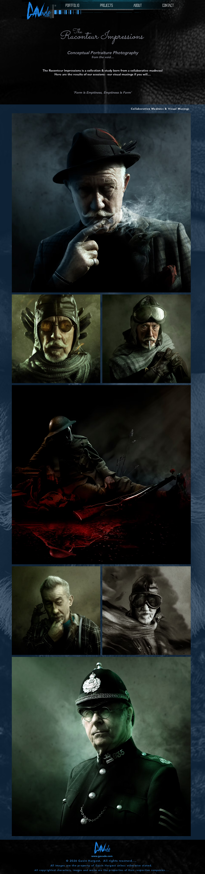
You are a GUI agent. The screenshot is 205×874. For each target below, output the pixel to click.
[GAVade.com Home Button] (38, 10)
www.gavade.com (102, 856)
